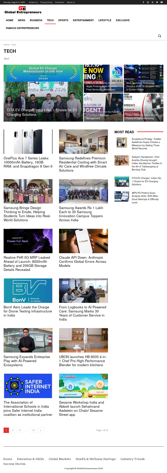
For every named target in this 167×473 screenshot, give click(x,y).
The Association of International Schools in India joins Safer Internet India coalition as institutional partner (28, 408)
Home (6, 44)
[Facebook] (143, 2)
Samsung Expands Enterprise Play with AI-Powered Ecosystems (27, 360)
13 (33, 430)
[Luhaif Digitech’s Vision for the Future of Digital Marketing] (143, 107)
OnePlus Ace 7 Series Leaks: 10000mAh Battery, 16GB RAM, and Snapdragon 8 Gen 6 (28, 162)
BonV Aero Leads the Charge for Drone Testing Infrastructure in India (28, 311)
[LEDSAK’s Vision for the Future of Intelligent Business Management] (103, 107)
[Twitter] (152, 2)
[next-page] (40, 430)
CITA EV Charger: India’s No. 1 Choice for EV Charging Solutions (147, 181)
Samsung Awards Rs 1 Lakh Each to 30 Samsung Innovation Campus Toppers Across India (81, 213)
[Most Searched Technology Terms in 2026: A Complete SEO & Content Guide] (143, 79)
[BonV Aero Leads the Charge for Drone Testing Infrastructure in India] (28, 290)
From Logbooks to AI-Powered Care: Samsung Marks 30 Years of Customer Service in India (82, 313)
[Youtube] (161, 2)
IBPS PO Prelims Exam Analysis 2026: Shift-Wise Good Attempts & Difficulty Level (145, 197)
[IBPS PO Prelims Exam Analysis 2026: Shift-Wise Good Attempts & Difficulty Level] (121, 196)
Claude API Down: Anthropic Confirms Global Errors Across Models (82, 261)
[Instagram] (148, 2)
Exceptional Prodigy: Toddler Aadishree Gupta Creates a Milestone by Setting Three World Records (146, 143)
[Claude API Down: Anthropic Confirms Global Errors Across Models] (83, 241)
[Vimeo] (157, 2)
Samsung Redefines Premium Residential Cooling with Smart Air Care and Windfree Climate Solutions (83, 164)
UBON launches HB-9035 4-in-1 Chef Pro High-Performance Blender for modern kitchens (83, 360)
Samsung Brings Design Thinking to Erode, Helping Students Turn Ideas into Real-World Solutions (27, 213)
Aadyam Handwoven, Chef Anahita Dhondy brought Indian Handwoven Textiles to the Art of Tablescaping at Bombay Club (147, 163)
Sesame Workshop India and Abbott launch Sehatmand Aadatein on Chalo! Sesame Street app (81, 408)
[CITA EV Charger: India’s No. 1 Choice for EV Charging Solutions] (43, 93)
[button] (159, 36)
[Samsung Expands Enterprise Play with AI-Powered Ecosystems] (28, 340)
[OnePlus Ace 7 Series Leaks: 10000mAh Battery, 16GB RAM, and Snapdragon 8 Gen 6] (28, 141)
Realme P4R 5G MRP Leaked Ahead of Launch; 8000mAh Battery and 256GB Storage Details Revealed (27, 263)
